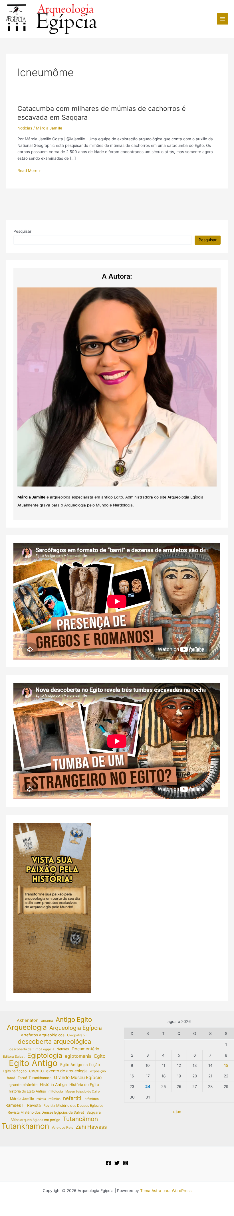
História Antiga (53, 1084)
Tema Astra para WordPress (165, 1190)
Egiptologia (44, 1055)
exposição (98, 1071)
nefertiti (72, 1098)
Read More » (29, 171)
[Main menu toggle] (223, 19)
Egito (100, 1056)
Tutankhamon (25, 1126)
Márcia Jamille (22, 1099)
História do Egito (84, 1084)
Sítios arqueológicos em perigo (35, 1120)
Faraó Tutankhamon (34, 1078)
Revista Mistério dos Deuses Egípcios (73, 1105)
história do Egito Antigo (27, 1091)
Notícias (24, 128)
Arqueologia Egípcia (75, 1028)
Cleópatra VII (77, 1035)
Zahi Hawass (91, 1127)
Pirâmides (91, 1099)
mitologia (56, 1091)
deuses (63, 1049)
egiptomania (78, 1056)
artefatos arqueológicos (42, 1035)
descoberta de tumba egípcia (31, 1049)
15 (226, 1065)
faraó (11, 1078)
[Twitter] (117, 1163)
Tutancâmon (80, 1119)
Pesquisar (22, 231)
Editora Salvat (14, 1057)
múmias (54, 1099)
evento (36, 1070)
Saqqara (93, 1112)
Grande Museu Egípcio (78, 1077)
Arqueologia (27, 1027)
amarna (47, 1020)
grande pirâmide (23, 1085)
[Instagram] (125, 1163)
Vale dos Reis (62, 1127)
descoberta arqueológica (54, 1041)
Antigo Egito (74, 1019)
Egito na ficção (15, 1071)
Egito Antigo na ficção (80, 1064)
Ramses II (15, 1105)
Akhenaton (28, 1020)
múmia (41, 1099)
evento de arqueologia (67, 1071)
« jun (177, 1111)
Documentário (85, 1048)
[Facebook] (108, 1163)
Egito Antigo (33, 1063)
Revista (34, 1105)
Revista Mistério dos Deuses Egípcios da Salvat (46, 1112)
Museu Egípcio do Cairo (82, 1091)
